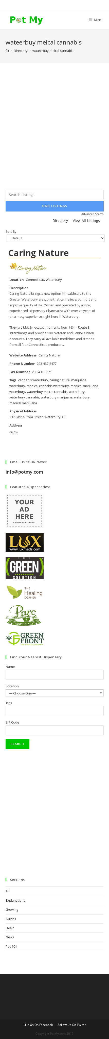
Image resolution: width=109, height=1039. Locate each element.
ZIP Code (12, 722)
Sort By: (11, 231)
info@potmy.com (24, 472)
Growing (12, 909)
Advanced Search (92, 214)
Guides (11, 919)
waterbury (77, 392)
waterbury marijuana (56, 397)
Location (12, 686)
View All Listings (86, 220)
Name (10, 666)
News (10, 937)
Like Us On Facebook (38, 1025)
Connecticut (35, 280)
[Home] (7, 50)
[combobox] (55, 692)
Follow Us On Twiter (72, 1025)
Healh (10, 928)
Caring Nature (38, 253)
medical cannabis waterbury (48, 386)
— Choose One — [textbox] (22, 693)
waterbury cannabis (24, 397)
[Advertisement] (54, 132)
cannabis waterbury (33, 380)
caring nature (60, 380)
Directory (60, 220)
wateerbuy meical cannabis (47, 392)
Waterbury (54, 280)
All (7, 891)
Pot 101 (11, 946)
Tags (9, 703)
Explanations (15, 900)
